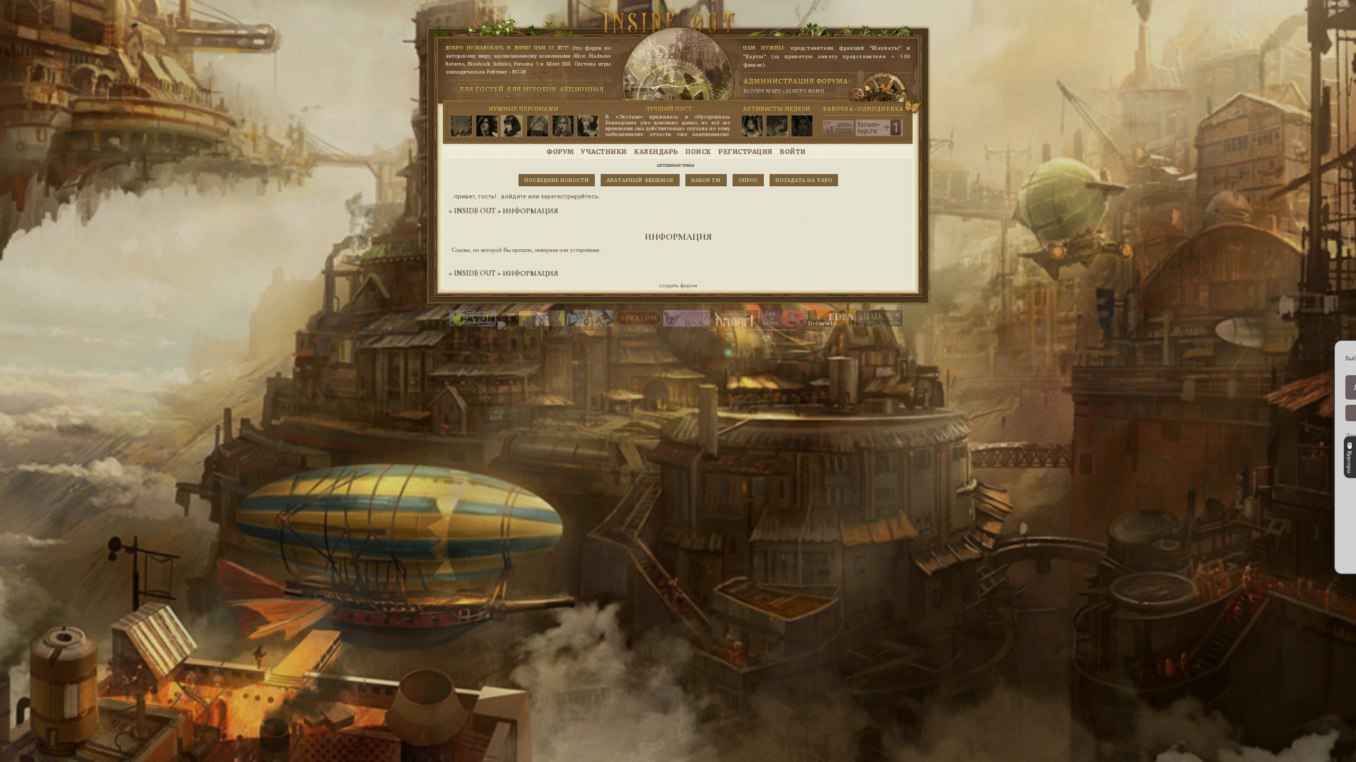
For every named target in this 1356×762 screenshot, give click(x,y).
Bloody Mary (762, 91)
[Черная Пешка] (461, 126)
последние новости (556, 180)
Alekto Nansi (805, 91)
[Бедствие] (486, 126)
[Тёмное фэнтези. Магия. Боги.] (879, 324)
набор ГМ (706, 180)
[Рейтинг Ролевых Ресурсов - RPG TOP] (846, 134)
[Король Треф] (563, 126)
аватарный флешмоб (640, 180)
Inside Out (475, 210)
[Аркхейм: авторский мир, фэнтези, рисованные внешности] (638, 324)
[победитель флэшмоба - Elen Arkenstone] (752, 126)
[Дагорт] (734, 324)
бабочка (833, 109)
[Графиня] (511, 126)
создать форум (678, 285)
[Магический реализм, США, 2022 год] (831, 324)
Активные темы (675, 165)
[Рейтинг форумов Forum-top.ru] (894, 134)
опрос (748, 180)
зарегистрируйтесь (570, 196)
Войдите (514, 196)
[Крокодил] (537, 126)
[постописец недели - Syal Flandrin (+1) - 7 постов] (777, 126)
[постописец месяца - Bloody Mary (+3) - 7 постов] (802, 126)
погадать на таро (803, 180)
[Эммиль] (588, 126)
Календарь (656, 152)
